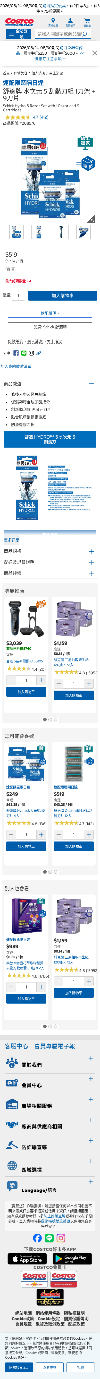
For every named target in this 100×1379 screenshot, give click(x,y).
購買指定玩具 (54, 5)
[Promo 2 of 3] (50, 720)
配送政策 (76, 1324)
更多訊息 (11, 540)
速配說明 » (50, 313)
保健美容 (20, 73)
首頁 (6, 73)
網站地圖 (23, 1313)
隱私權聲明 (74, 1313)
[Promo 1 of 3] (45, 720)
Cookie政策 (23, 1318)
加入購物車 (63, 295)
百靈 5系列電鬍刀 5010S (24, 661)
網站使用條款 (48, 1313)
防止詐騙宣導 (55, 1216)
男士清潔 (56, 73)
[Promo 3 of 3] (55, 720)
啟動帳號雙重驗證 (55, 1221)
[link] (16, 353)
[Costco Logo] (19, 22)
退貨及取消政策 (50, 1324)
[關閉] (94, 53)
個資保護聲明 (76, 1318)
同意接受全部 (19, 1367)
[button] (86, 33)
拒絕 (80, 1367)
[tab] (50, 1062)
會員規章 (23, 1324)
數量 (7, 295)
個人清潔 (38, 73)
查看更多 (50, 1367)
